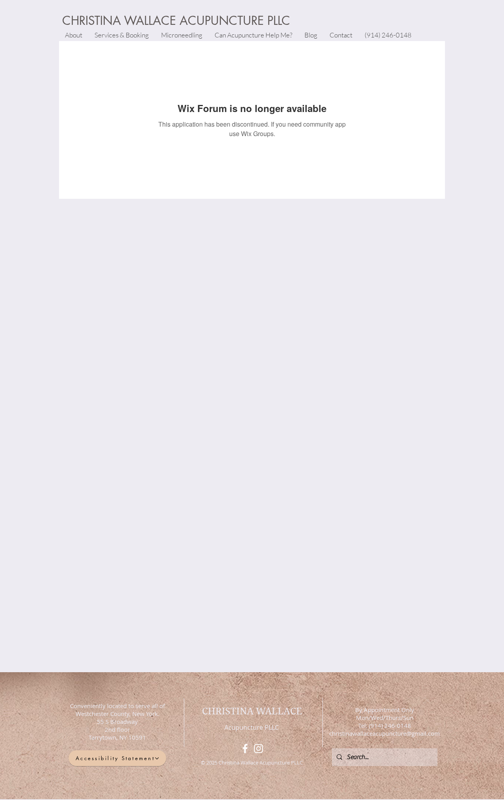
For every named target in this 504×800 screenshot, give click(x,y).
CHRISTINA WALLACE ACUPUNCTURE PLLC (176, 20)
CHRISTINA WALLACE (252, 711)
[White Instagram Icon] (258, 748)
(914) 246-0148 (389, 725)
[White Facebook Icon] (245, 748)
